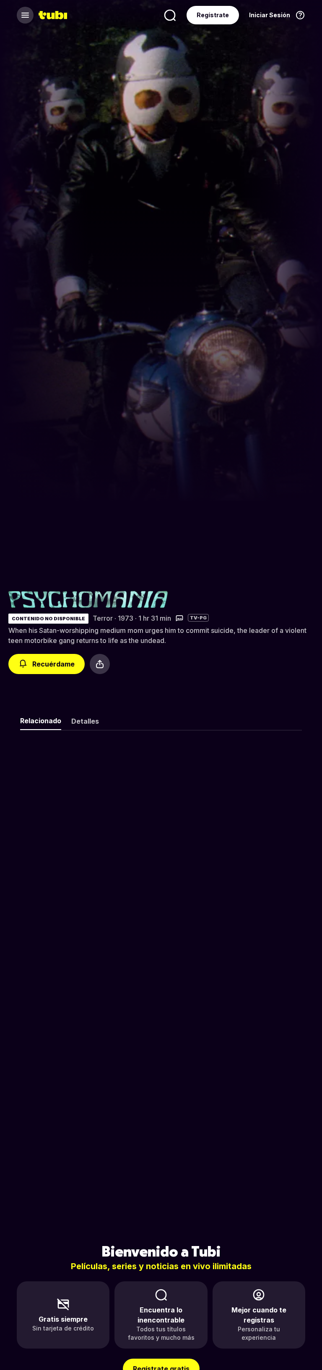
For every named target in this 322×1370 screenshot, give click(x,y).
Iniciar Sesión (269, 14)
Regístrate (213, 14)
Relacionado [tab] (40, 721)
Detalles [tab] (85, 721)
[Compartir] (100, 664)
